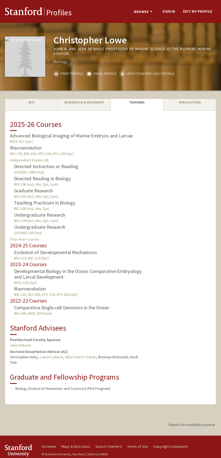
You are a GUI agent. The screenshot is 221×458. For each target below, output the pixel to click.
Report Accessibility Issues (191, 424)
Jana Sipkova (20, 345)
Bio (31, 102)
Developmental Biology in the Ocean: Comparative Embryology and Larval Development (78, 274)
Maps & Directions (75, 446)
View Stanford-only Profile (150, 73)
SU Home (49, 446)
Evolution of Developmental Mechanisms (55, 252)
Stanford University (20, 450)
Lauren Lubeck (51, 357)
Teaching (137, 102)
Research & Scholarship (84, 102)
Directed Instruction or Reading (46, 166)
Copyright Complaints (170, 446)
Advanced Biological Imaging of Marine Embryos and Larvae (71, 136)
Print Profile (72, 73)
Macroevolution (26, 148)
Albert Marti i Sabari (80, 357)
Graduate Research (33, 191)
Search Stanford (108, 446)
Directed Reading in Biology (42, 178)
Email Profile (104, 73)
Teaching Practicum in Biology (44, 203)
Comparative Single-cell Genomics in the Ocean (61, 307)
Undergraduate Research (39, 215)
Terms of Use (137, 446)
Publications (190, 102)
